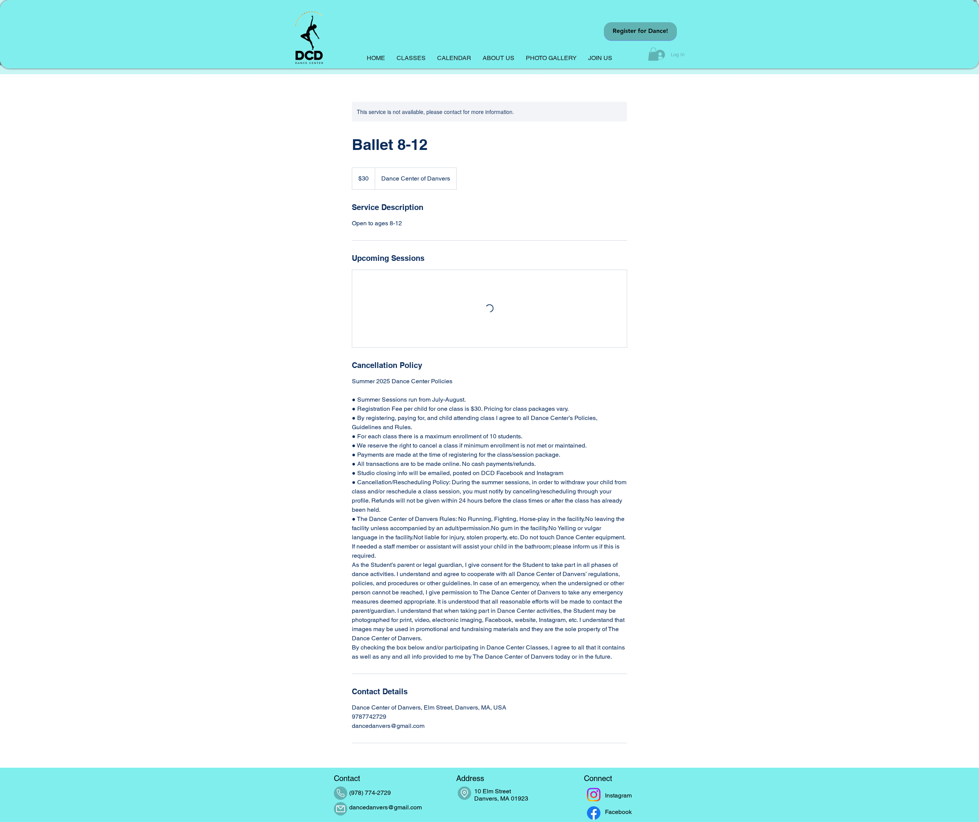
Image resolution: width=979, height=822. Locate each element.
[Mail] (340, 808)
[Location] (464, 793)
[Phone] (340, 793)
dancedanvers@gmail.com (385, 807)
